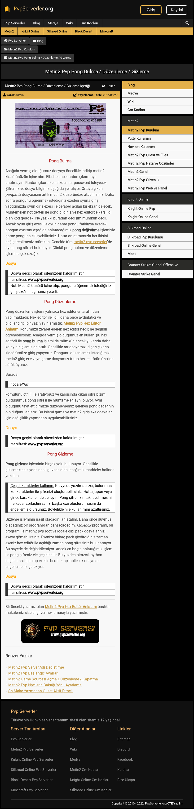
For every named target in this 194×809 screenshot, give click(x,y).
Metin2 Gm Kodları (84, 770)
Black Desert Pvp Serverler (32, 780)
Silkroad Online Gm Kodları (91, 790)
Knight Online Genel (143, 217)
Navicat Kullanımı (141, 147)
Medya (53, 23)
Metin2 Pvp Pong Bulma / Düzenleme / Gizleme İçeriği (47, 86)
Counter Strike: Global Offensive (153, 265)
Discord (123, 749)
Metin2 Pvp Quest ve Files (148, 155)
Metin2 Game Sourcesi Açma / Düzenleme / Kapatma (53, 679)
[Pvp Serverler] (30, 9)
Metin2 (9, 31)
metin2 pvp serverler (90, 242)
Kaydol (177, 10)
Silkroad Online (57, 31)
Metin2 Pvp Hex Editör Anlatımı (71, 606)
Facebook (125, 759)
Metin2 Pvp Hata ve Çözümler (151, 163)
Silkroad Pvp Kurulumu (145, 237)
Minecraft (106, 31)
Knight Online (30, 31)
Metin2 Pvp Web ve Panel (147, 188)
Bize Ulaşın (126, 780)
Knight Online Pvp (141, 208)
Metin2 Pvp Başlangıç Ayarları (33, 673)
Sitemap (123, 739)
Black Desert (83, 31)
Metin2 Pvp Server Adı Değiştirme (36, 667)
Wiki (69, 23)
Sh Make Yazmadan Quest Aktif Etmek (40, 691)
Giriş (151, 10)
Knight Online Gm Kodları (89, 780)
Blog (36, 23)
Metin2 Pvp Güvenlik (143, 180)
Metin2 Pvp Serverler (27, 749)
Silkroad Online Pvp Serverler (33, 770)
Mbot (132, 254)
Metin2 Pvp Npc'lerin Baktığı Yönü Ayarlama (45, 685)
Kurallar (123, 770)
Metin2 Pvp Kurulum (143, 130)
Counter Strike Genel (144, 274)
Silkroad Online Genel (144, 245)
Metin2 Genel (138, 172)
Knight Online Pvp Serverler (32, 759)
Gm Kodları (89, 23)
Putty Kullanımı (139, 138)
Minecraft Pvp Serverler (29, 790)
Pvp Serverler (14, 23)
